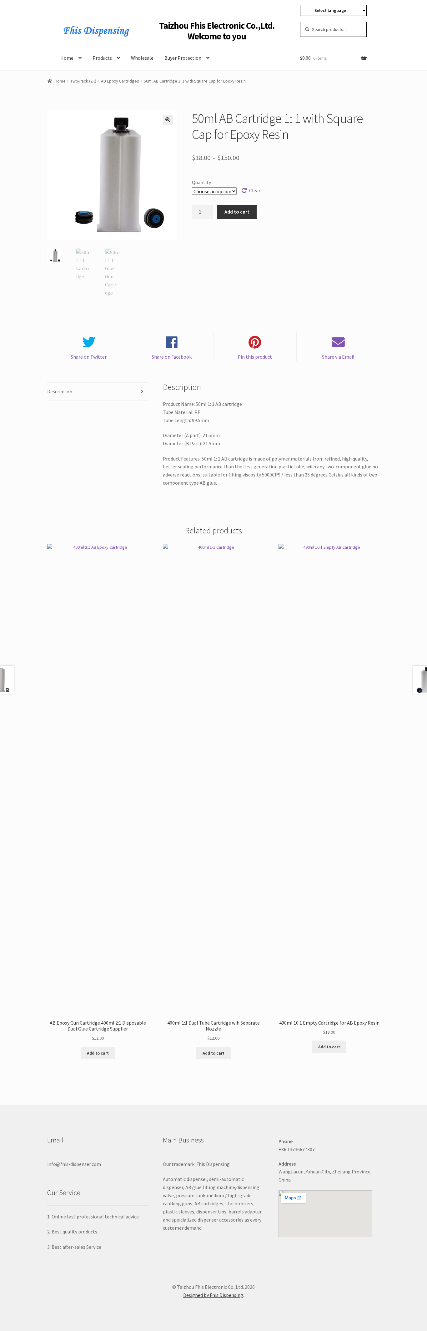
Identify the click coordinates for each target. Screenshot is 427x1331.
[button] (168, 120)
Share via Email (338, 357)
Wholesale (142, 58)
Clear (254, 190)
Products (102, 58)
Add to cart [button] (98, 1053)
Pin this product (255, 357)
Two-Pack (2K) (83, 81)
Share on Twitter (89, 357)
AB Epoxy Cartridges (120, 81)
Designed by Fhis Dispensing (213, 1295)
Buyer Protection (182, 58)
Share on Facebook (172, 357)
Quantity (201, 182)
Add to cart (236, 212)
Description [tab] (59, 391)
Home (66, 58)
